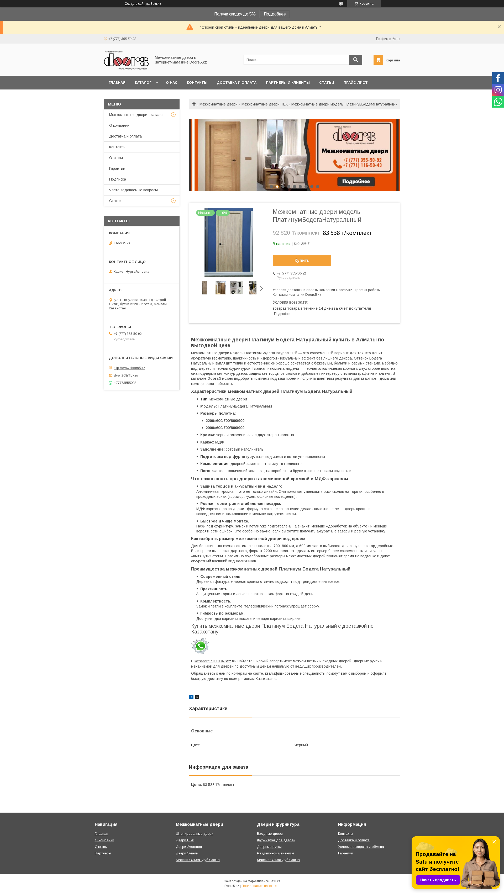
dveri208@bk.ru (126, 375)
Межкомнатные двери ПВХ (265, 104)
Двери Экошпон (189, 847)
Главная (117, 82)
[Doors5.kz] (126, 69)
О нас (171, 82)
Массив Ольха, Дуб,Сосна (198, 860)
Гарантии (117, 168)
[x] (197, 698)
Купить (302, 260)
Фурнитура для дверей (276, 840)
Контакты (197, 82)
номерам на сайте (247, 673)
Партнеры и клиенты (288, 82)
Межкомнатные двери (219, 104)
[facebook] (191, 698)
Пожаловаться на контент (261, 886)
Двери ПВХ (185, 840)
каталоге (213, 661)
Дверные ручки (269, 847)
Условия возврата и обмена (361, 847)
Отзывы (116, 158)
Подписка (117, 179)
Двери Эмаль (187, 853)
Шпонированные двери (194, 834)
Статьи (326, 82)
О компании (119, 125)
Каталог (143, 82)
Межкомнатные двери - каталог (136, 115)
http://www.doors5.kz (129, 368)
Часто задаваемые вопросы (133, 190)
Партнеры (103, 853)
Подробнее (275, 14)
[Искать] (355, 60)
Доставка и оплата (236, 82)
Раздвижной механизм (275, 853)
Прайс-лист (356, 82)
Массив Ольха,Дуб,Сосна (278, 860)
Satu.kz (275, 881)
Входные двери (270, 834)
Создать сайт (135, 4)
